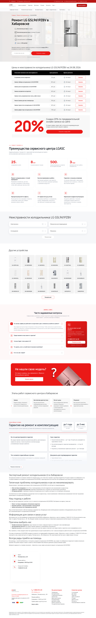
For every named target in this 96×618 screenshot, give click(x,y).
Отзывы (42, 5)
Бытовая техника (39, 9)
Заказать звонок (29, 379)
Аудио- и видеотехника (51, 9)
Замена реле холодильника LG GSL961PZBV (25, 86)
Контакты (48, 5)
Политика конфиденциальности (20, 594)
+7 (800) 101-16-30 (83, 1)
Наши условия (15, 596)
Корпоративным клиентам (78, 602)
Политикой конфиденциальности (33, 56)
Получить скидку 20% (64, 131)
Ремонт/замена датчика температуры (24, 100)
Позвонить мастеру (76, 342)
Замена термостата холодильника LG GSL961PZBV (27, 105)
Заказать (80, 77)
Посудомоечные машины (58, 604)
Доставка (36, 5)
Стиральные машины (57, 595)
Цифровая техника (14, 9)
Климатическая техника (26, 9)
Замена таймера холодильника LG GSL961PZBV (26, 82)
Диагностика (75, 599)
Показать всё (48, 297)
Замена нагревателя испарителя (22, 91)
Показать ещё (48, 237)
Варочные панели (56, 598)
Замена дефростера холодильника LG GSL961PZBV (27, 110)
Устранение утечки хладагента (22, 77)
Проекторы (54, 596)
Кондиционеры (55, 599)
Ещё (53, 5)
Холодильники (55, 594)
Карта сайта (35, 604)
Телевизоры (55, 592)
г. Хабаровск (13, 1)
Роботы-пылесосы (56, 602)
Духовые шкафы (56, 601)
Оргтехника (62, 9)
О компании (75, 592)
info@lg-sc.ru (36, 592)
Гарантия (30, 5)
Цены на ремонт (22, 5)
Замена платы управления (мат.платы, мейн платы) (27, 96)
